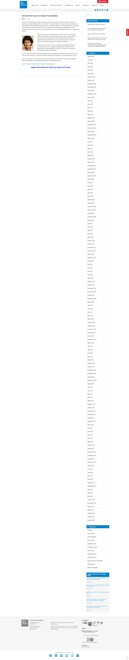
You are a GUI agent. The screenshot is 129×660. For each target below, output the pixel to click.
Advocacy (90, 530)
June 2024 (90, 145)
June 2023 (90, 186)
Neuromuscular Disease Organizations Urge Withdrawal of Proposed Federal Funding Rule (97, 45)
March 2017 (90, 441)
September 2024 (91, 135)
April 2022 (90, 233)
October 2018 (91, 377)
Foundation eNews (92, 547)
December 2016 (91, 452)
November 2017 (91, 414)
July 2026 (90, 60)
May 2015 (90, 493)
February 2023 (91, 199)
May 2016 (90, 475)
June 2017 (90, 431)
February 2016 (91, 482)
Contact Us (70, 652)
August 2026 (90, 56)
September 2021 (91, 257)
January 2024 (91, 162)
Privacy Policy (60, 652)
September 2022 (91, 216)
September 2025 (91, 94)
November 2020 (91, 291)
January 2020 (91, 325)
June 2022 (90, 227)
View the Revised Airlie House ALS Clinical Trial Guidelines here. (38, 64)
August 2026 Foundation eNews (96, 24)
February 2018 (91, 404)
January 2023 (91, 203)
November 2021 (91, 251)
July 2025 (90, 100)
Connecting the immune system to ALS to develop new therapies (97, 29)
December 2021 (91, 247)
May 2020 (90, 312)
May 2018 (90, 394)
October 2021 (91, 254)
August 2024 (90, 138)
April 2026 (90, 70)
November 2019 (91, 332)
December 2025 (91, 83)
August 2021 (90, 261)
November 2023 (91, 169)
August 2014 (90, 506)
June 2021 (90, 268)
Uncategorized (91, 564)
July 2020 (90, 305)
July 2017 (90, 428)
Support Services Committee (95, 560)
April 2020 (90, 315)
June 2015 (90, 489)
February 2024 (91, 158)
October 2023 (91, 172)
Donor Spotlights (91, 536)
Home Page (90, 550)
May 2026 (90, 66)
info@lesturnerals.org (35, 622)
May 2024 (90, 148)
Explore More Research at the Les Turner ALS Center (51, 67)
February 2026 (91, 77)
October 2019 (91, 336)
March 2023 (90, 196)
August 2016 (90, 465)
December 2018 (91, 370)
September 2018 (91, 380)
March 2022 (90, 237)
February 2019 (91, 363)
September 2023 (91, 176)
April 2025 (90, 111)
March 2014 (90, 510)
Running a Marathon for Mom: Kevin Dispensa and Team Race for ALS (97, 38)
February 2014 (91, 513)
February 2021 (91, 281)
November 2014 (91, 503)
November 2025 (91, 87)
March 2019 (90, 360)
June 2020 (90, 308)
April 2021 (90, 274)
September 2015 (91, 486)
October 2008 (91, 520)
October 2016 (91, 459)
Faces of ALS (91, 540)
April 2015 (90, 496)
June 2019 (90, 349)
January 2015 (91, 499)
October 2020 (91, 295)
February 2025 (91, 117)
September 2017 (91, 421)
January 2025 (91, 121)
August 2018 (90, 383)
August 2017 (90, 424)
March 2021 (90, 278)
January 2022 (91, 244)
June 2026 (90, 63)
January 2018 (91, 407)
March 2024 (90, 155)
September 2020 (91, 298)
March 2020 (90, 319)
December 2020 (91, 288)
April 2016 (90, 479)
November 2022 (91, 210)
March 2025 (90, 114)
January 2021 (91, 285)
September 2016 (91, 462)
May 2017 (90, 435)
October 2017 (91, 418)
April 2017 (90, 438)
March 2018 (90, 400)
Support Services (92, 557)
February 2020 (91, 322)
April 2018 (90, 397)
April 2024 (90, 152)
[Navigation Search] (107, 4)
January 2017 (91, 448)
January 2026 (91, 80)
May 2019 (90, 353)
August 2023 (90, 179)
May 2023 (90, 189)
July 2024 (90, 141)
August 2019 (90, 343)
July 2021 (90, 264)
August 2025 (90, 97)
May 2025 (90, 107)
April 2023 (90, 193)
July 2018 (90, 387)
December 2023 (91, 165)
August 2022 (90, 220)
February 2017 (91, 445)
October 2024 (91, 131)
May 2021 (90, 271)
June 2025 (90, 104)
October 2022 (91, 213)
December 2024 (91, 124)
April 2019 (90, 356)
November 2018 (91, 373)
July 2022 (90, 223)
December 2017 (91, 411)
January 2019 (91, 366)
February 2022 (91, 240)
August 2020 (90, 302)
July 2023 (90, 182)
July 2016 (90, 469)
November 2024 (91, 128)
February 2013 (91, 516)
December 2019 (91, 329)
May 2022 (90, 230)
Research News (91, 554)
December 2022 (91, 206)
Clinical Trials (90, 533)
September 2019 (91, 339)
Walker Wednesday (92, 567)
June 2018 (90, 390)
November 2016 (91, 455)
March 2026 (90, 73)
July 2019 (90, 346)
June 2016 (90, 472)
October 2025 (91, 90)
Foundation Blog (91, 543)
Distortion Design (86, 646)
